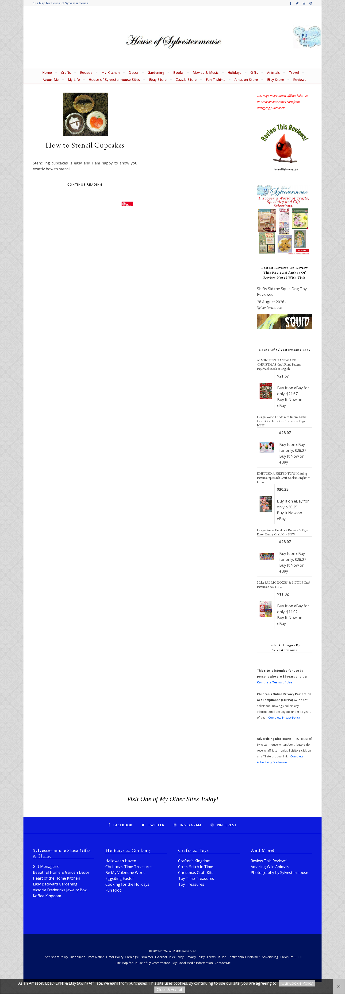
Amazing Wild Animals (270, 866)
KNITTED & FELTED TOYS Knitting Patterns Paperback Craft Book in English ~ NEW (283, 477)
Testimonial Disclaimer (244, 957)
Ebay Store (158, 79)
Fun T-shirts (216, 79)
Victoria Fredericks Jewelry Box (60, 890)
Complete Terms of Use (274, 682)
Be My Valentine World (125, 872)
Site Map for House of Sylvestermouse (60, 3)
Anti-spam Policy (56, 957)
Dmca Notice (95, 957)
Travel (294, 72)
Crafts (66, 72)
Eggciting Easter (119, 878)
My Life (74, 79)
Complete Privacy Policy (284, 718)
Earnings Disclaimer (139, 957)
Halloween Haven (120, 860)
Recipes (86, 72)
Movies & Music (206, 72)
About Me (51, 79)
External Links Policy (169, 957)
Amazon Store (246, 79)
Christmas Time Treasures (128, 866)
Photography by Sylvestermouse (279, 872)
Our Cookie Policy (297, 983)
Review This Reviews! (269, 860)
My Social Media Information (192, 963)
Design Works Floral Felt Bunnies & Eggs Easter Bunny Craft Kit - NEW (282, 532)
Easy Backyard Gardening (55, 884)
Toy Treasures (191, 884)
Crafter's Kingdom (194, 860)
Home (47, 72)
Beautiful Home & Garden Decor (61, 872)
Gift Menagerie (46, 866)
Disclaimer (77, 957)
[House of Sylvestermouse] (172, 37)
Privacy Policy (195, 957)
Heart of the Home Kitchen (56, 878)
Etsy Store (275, 79)
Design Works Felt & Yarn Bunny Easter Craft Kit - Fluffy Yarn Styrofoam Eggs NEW (281, 421)
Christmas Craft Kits (195, 872)
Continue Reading (85, 184)
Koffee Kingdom (47, 895)
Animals (273, 72)
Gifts (254, 72)
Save (129, 204)
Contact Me (223, 963)
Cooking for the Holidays (127, 884)
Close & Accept (169, 989)
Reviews (300, 79)
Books (178, 72)
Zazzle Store (186, 79)
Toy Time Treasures (196, 878)
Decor (134, 72)
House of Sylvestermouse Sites (114, 79)
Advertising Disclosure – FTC (282, 957)
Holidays (235, 72)
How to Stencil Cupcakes (85, 145)
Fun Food (113, 890)
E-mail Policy (114, 957)
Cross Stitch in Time (195, 866)
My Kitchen (110, 72)
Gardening (156, 72)
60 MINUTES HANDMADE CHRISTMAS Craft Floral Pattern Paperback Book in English (279, 364)
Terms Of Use (216, 957)
